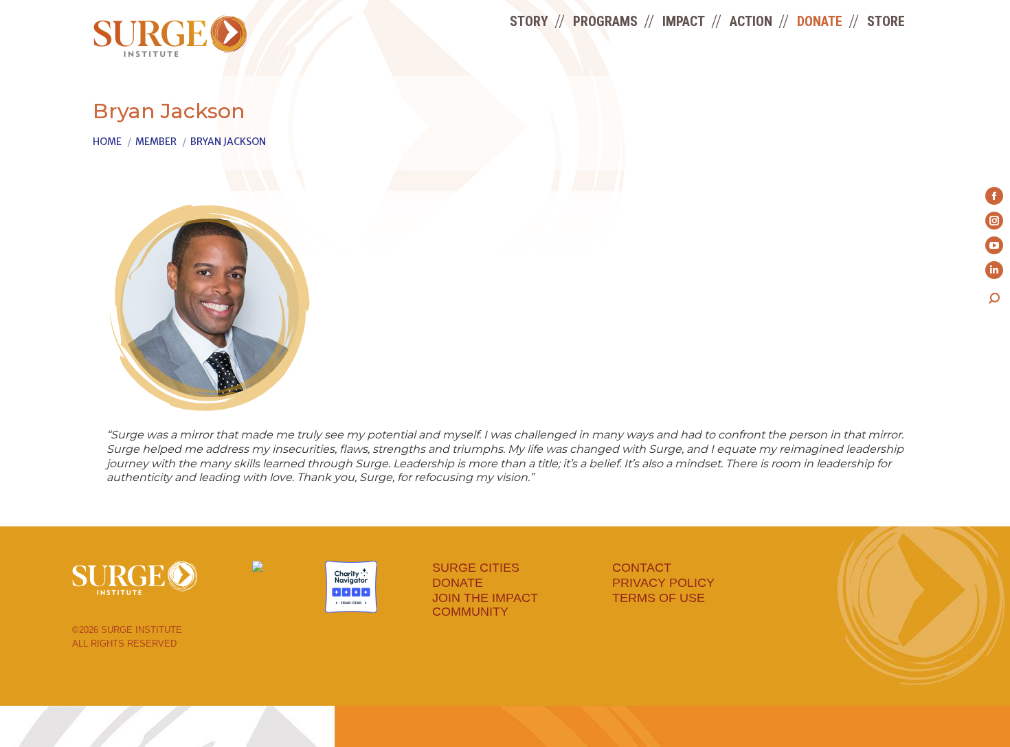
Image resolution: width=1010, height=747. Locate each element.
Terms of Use (658, 598)
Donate (457, 583)
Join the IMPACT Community (485, 604)
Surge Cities (475, 568)
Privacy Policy (663, 583)
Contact (641, 568)
